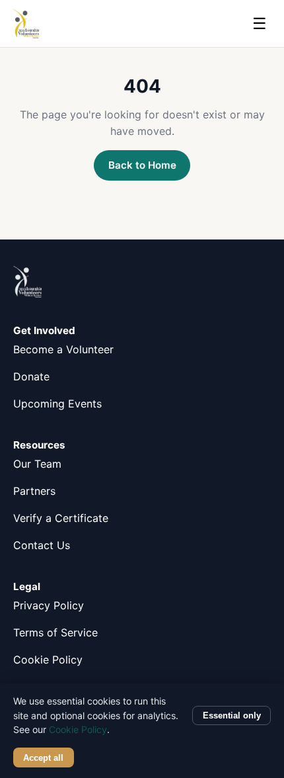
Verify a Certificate (60, 518)
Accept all (43, 758)
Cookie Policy (48, 659)
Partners (34, 490)
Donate (31, 376)
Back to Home (142, 165)
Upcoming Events (57, 403)
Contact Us (41, 545)
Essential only (232, 715)
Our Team (37, 463)
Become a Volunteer (63, 349)
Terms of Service (55, 632)
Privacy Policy (48, 605)
